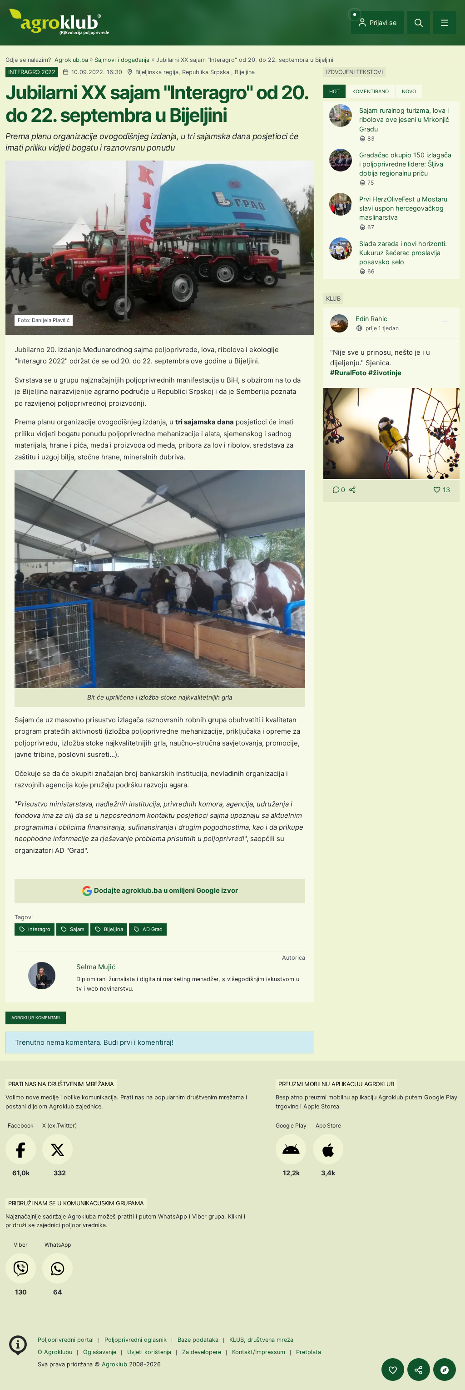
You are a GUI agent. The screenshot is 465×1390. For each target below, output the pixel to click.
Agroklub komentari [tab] (35, 1017)
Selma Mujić (95, 966)
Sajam (76, 929)
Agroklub (114, 1364)
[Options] (444, 321)
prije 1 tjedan (382, 328)
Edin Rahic (371, 318)
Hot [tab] (334, 91)
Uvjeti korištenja (149, 1352)
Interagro (38, 929)
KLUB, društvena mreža (261, 1339)
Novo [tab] (409, 91)
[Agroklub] (59, 21)
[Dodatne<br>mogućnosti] (444, 1369)
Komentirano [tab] (370, 91)
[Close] (418, 22)
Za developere (201, 1352)
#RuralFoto (348, 372)
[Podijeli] (418, 1369)
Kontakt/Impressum (258, 1352)
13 (446, 490)
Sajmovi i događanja (121, 59)
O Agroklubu (55, 1352)
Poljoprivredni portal (66, 1339)
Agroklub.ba (71, 59)
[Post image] (391, 432)
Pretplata (308, 1352)
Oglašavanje (99, 1352)
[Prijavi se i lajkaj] (392, 1369)
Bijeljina (113, 929)
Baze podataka (199, 1339)
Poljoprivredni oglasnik (136, 1339)
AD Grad (152, 929)
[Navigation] (444, 22)
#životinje (384, 372)
